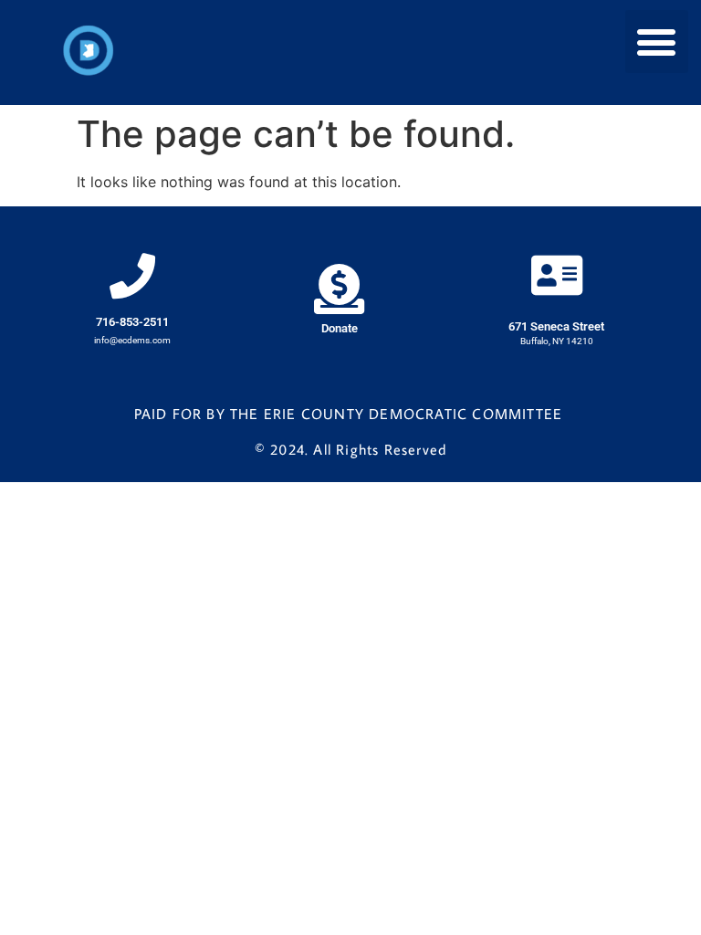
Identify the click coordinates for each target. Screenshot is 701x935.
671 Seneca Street (556, 326)
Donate (339, 328)
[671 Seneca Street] (557, 275)
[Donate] (339, 289)
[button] (656, 41)
